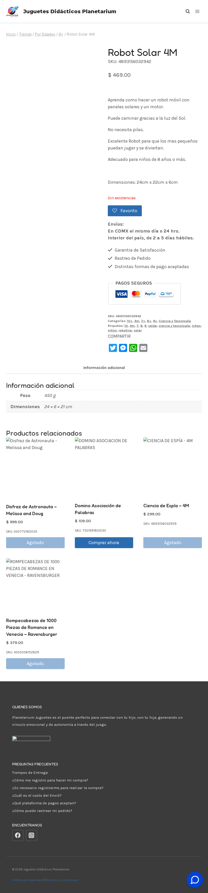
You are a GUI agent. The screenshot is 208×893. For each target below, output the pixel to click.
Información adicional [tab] (104, 367)
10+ (129, 321)
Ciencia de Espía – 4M (166, 505)
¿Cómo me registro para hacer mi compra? (50, 780)
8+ (149, 321)
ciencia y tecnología (174, 326)
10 (126, 326)
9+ (155, 321)
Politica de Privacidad (27, 880)
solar (138, 330)
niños (112, 330)
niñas (196, 326)
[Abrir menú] (197, 11)
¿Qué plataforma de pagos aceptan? (44, 803)
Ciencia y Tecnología (175, 321)
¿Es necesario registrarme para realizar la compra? (57, 788)
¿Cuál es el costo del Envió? (37, 795)
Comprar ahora (104, 542)
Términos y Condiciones (62, 880)
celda (152, 326)
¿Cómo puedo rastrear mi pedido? (42, 810)
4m (136, 321)
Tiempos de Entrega (30, 772)
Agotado (35, 542)
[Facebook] (17, 835)
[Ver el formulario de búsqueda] (185, 11)
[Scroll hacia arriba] (194, 867)
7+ (143, 321)
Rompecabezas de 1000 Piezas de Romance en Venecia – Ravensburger (31, 627)
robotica (125, 330)
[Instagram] (31, 835)
